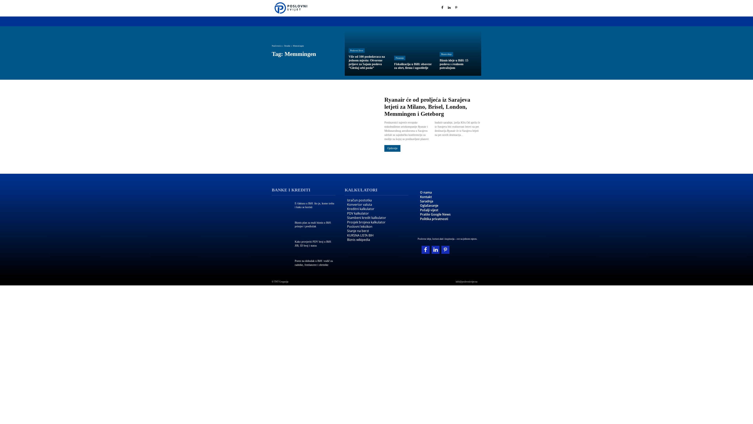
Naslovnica (276, 46)
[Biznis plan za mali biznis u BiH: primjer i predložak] (281, 225)
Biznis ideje (446, 54)
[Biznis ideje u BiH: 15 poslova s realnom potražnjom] (458, 53)
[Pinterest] (456, 7)
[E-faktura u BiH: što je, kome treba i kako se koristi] (281, 206)
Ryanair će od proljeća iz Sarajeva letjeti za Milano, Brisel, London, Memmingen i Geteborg (427, 106)
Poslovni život (356, 50)
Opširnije (392, 148)
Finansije (400, 58)
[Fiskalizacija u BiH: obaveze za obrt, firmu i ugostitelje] (413, 53)
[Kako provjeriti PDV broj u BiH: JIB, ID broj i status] (281, 244)
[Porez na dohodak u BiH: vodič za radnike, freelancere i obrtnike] (281, 263)
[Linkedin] (449, 7)
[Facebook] (442, 7)
